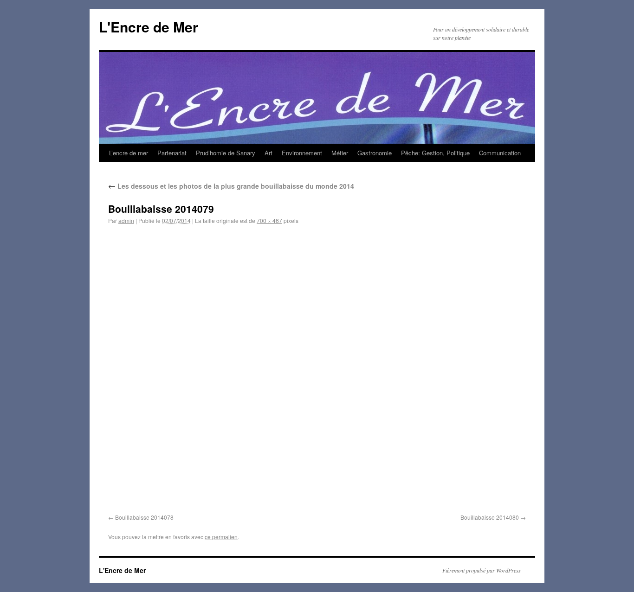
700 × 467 (269, 220)
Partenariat (172, 152)
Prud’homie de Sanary (225, 152)
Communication (500, 152)
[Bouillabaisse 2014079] (317, 371)
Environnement (302, 152)
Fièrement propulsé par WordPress (481, 570)
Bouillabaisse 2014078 (144, 517)
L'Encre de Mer (148, 27)
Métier (339, 152)
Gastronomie (374, 152)
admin (126, 220)
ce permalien (221, 537)
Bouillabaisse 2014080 (489, 517)
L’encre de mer (128, 152)
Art (268, 152)
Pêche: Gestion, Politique (435, 152)
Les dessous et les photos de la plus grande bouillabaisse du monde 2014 (231, 186)
